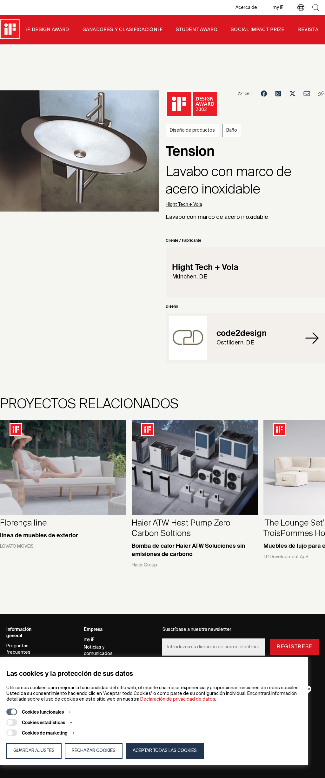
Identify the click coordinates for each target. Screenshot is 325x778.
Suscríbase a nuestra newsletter (196, 629)
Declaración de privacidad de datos (177, 699)
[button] (301, 7)
